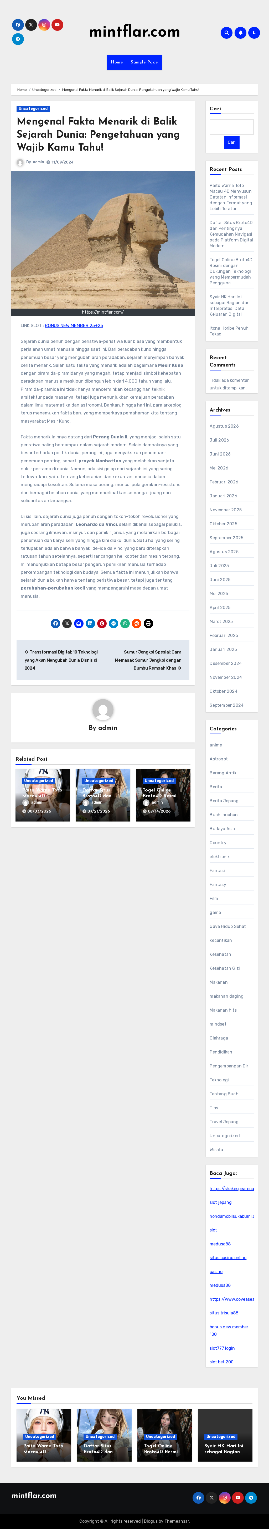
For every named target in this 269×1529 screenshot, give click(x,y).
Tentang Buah (224, 1093)
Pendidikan (221, 1052)
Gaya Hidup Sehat (228, 926)
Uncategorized (33, 108)
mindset (218, 1024)
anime (216, 745)
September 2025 (226, 537)
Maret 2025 (221, 621)
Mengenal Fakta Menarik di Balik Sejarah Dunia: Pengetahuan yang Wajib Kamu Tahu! (98, 135)
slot (213, 1230)
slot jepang (221, 1202)
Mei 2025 (219, 593)
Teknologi (219, 1079)
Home (117, 62)
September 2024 (227, 705)
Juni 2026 (220, 454)
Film (214, 898)
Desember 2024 (226, 663)
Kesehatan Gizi (225, 968)
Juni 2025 (220, 579)
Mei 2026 (219, 468)
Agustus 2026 (224, 426)
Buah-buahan (224, 814)
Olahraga (219, 1038)
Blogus (151, 1521)
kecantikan (221, 940)
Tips (214, 1107)
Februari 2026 (224, 481)
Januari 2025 (223, 649)
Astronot (219, 758)
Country (218, 842)
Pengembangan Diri (229, 1065)
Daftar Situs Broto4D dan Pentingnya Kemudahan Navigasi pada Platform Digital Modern (231, 234)
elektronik (220, 856)
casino (216, 1271)
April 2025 (220, 607)
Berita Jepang (224, 800)
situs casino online (228, 1257)
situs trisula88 (224, 1312)
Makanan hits (223, 1010)
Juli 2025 (219, 565)
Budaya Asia (222, 828)
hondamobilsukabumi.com (235, 1216)
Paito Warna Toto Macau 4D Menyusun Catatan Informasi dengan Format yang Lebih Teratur (231, 197)
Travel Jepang (224, 1121)
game (215, 912)
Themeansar (176, 1521)
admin (38, 162)
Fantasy (218, 884)
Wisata (216, 1149)
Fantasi (217, 870)
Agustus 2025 (224, 551)
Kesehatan (220, 954)
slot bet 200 (222, 1361)
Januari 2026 (223, 495)
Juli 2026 (219, 440)
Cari (215, 109)
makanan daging (227, 996)
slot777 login (222, 1348)
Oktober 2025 (223, 523)
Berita (216, 786)
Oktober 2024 (223, 691)
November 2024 (226, 677)
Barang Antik (223, 772)
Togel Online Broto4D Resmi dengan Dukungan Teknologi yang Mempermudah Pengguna (231, 271)
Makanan (218, 982)
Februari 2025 (224, 635)
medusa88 (220, 1243)
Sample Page (144, 62)
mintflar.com (134, 33)
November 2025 (226, 509)
